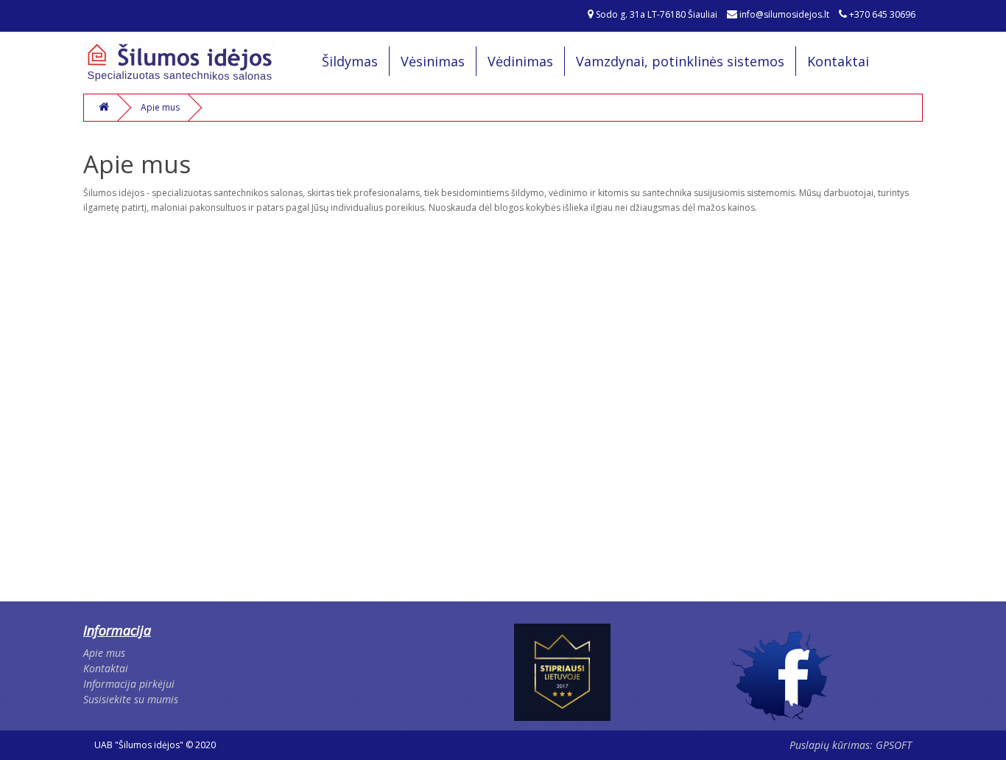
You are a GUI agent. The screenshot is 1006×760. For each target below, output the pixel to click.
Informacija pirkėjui (129, 684)
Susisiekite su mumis (130, 699)
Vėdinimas (520, 61)
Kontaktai (838, 61)
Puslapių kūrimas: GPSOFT (850, 745)
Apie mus (160, 107)
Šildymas (350, 61)
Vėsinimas (433, 61)
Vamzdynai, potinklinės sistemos (680, 61)
